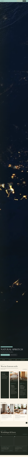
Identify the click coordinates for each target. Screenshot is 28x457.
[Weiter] (26, 423)
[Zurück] (25, 423)
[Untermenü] (26, 1)
